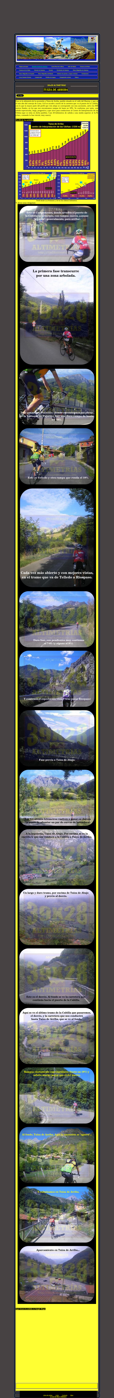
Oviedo (51, 70)
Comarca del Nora (85, 66)
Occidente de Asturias (63, 70)
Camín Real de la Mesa (57, 66)
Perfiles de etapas (51, 77)
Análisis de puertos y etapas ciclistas (67, 73)
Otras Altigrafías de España (26, 73)
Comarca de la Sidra (24, 70)
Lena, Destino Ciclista (25, 77)
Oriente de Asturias (39, 70)
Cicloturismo (85, 73)
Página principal (23, 66)
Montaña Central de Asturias (39, 66)
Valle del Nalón (72, 66)
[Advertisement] (57, 17)
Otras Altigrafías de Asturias (80, 70)
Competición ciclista (65, 77)
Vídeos (77, 77)
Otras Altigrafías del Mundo (45, 73)
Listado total (38, 77)
